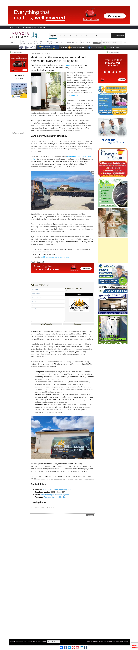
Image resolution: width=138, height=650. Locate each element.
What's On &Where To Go (38, 43)
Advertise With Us (123, 641)
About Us (114, 641)
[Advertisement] (113, 250)
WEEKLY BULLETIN (39, 28)
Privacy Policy (103, 641)
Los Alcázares (90, 36)
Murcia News (15, 43)
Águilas (60, 36)
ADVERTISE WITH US (27, 28)
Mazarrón (99, 36)
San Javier (107, 36)
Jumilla (78, 36)
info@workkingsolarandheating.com (54, 257)
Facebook (78, 324)
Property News (72, 43)
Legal (109, 641)
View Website (46, 324)
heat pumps (73, 95)
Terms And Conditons (92, 641)
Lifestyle (59, 43)
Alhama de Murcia (69, 36)
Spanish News (86, 43)
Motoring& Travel (50, 43)
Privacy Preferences (53, 642)
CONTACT (17, 28)
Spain (68, 64)
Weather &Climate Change (26, 43)
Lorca (83, 36)
